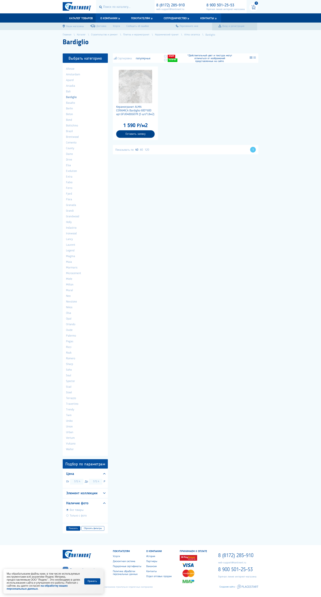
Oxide (69, 330)
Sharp (69, 364)
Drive (69, 159)
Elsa (68, 165)
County (70, 148)
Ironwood (71, 233)
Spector (70, 381)
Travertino (72, 403)
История (150, 556)
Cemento (71, 142)
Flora (69, 199)
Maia (69, 261)
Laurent (70, 244)
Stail (68, 386)
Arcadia (70, 85)
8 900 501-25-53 (220, 5)
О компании (108, 18)
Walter (70, 449)
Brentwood (72, 136)
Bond (69, 119)
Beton (69, 114)
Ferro (69, 188)
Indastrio (71, 227)
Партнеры (151, 561)
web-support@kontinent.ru (170, 9)
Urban (69, 432)
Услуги (116, 556)
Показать (73, 528)
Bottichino (72, 125)
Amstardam (73, 74)
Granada (71, 205)
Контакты (207, 18)
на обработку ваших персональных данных (37, 587)
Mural (69, 290)
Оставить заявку (135, 133)
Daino (69, 154)
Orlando (70, 324)
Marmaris (71, 267)
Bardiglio (71, 97)
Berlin (69, 108)
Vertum (70, 437)
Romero (70, 358)
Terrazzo (71, 398)
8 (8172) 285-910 (170, 5)
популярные (143, 58)
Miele (69, 278)
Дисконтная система (124, 561)
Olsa (68, 313)
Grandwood (72, 216)
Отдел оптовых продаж (159, 576)
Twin (69, 415)
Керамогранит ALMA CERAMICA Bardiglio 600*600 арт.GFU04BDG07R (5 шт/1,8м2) (135, 110)
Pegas (69, 341)
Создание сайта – (228, 587)
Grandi (70, 210)
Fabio (69, 182)
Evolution (71, 171)
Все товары (77, 509)
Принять (92, 581)
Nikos (69, 307)
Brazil (69, 131)
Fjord (69, 193)
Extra (69, 176)
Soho (69, 369)
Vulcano (70, 443)
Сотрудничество (175, 18)
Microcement (73, 273)
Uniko (69, 420)
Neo (68, 295)
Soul (68, 375)
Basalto (70, 102)
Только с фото (78, 515)
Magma (70, 256)
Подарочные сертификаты (127, 566)
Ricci (68, 347)
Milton (69, 284)
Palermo (71, 335)
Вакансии (151, 566)
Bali (68, 91)
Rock (69, 352)
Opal (68, 318)
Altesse (70, 68)
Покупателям (140, 18)
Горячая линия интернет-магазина (225, 9)
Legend (70, 250)
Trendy (70, 409)
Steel (69, 392)
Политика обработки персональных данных (125, 573)
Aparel (70, 80)
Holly (69, 222)
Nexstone (71, 301)
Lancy (69, 239)
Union (69, 426)
